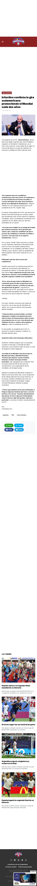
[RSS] (26, 860)
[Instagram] (18, 860)
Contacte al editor (11, 867)
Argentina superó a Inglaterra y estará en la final (15, 762)
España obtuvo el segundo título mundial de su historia (16, 687)
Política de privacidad (25, 867)
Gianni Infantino (21, 415)
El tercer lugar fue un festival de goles (18, 725)
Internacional (7, 93)
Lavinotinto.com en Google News (17, 864)
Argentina (6, 415)
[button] (3, 42)
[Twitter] (11, 860)
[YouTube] (22, 860)
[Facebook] (14, 860)
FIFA (13, 415)
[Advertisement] (18, 18)
